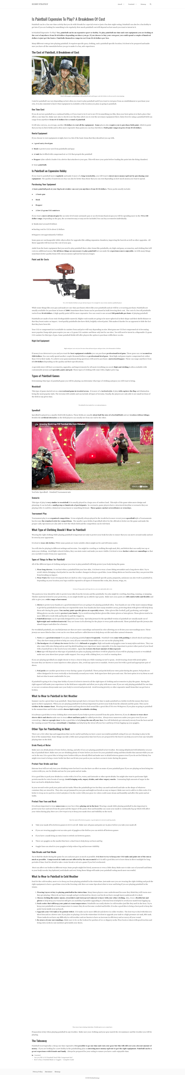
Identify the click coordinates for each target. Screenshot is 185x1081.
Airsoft (120, 4)
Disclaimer (48, 1072)
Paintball (131, 4)
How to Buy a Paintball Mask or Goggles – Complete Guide (54, 1060)
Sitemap (143, 4)
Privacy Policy (38, 1072)
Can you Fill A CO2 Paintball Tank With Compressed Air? (53, 1057)
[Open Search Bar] (150, 4)
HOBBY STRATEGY (40, 4)
